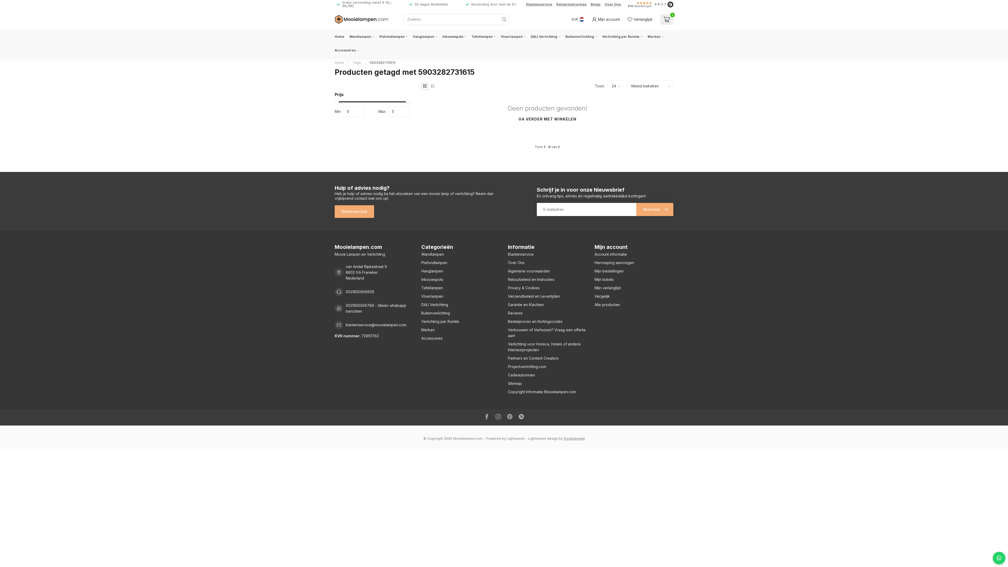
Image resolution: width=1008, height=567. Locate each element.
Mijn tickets (604, 279)
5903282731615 (383, 62)
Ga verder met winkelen (547, 119)
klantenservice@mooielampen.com (376, 325)
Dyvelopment (574, 438)
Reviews (515, 313)
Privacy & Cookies (524, 288)
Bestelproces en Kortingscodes (535, 321)
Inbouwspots (452, 37)
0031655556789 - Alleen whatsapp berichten (376, 308)
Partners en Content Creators (533, 358)
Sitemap (515, 383)
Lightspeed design (543, 438)
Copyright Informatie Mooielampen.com (542, 392)
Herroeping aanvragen (614, 262)
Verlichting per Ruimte (620, 37)
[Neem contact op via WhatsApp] (999, 558)
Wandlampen (360, 37)
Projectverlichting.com (527, 366)
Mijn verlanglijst (608, 288)
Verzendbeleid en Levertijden (534, 296)
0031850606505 (360, 292)
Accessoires (345, 50)
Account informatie (611, 254)
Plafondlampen (392, 37)
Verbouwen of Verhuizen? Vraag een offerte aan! (547, 333)
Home (339, 37)
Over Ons (613, 4)
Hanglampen (423, 37)
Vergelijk (602, 296)
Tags (357, 62)
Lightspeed (515, 438)
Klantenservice (539, 4)
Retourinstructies (571, 4)
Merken (654, 37)
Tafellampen (482, 37)
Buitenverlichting (579, 37)
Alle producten (607, 304)
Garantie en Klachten (526, 304)
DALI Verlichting (544, 37)
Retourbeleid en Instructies (531, 279)
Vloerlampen (512, 37)
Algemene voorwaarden (529, 271)
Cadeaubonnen (521, 375)
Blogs (596, 4)
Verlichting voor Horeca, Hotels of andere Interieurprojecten (544, 347)
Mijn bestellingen (609, 271)
